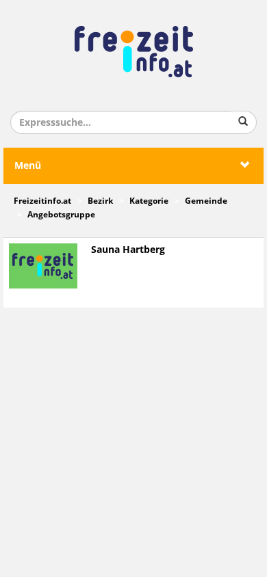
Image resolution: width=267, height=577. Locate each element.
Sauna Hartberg (128, 250)
